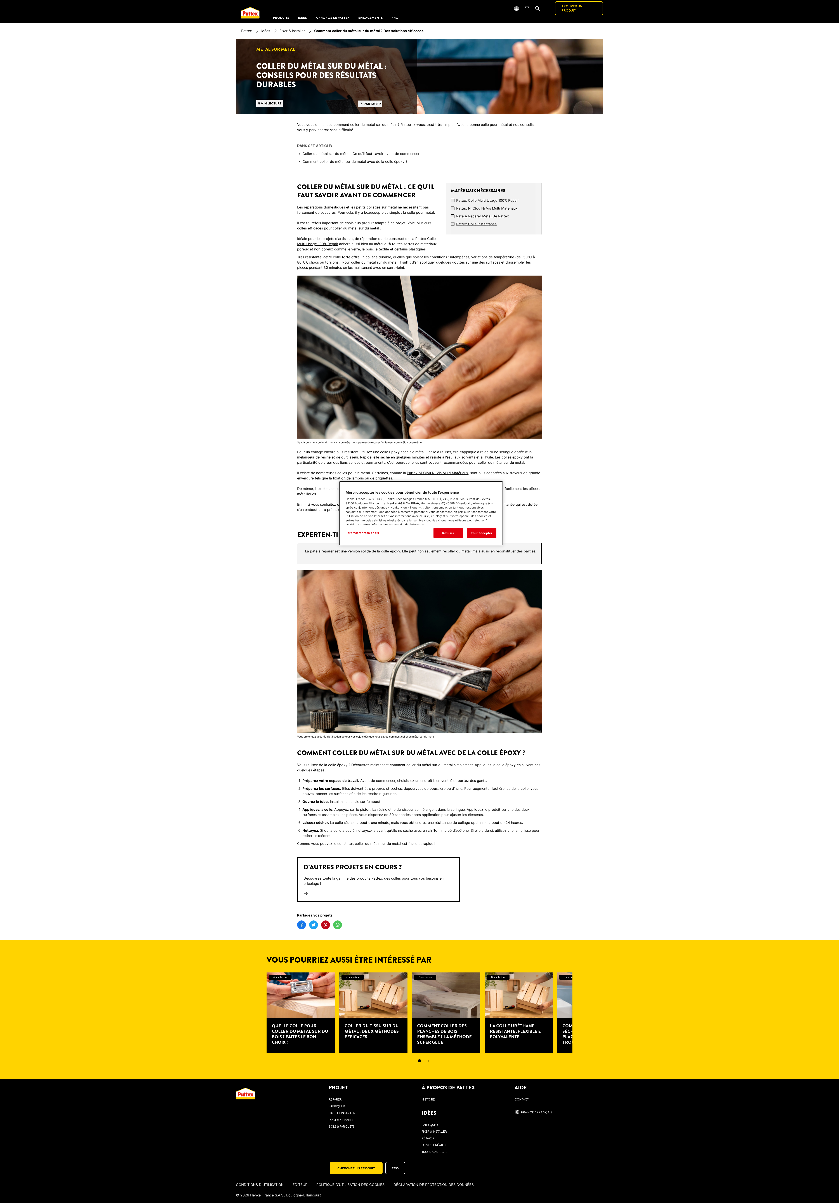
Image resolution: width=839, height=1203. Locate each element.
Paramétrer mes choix (362, 533)
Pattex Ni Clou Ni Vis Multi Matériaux (487, 208)
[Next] (580, 1012)
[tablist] (419, 1060)
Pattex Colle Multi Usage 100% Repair (487, 200)
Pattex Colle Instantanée (476, 224)
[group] (419, 553)
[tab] (419, 1060)
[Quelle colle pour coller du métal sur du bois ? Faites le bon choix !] (301, 1012)
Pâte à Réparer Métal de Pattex (482, 216)
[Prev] (258, 1012)
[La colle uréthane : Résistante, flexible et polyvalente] (519, 1012)
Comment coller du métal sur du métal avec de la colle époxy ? (354, 161)
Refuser (448, 533)
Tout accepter (481, 533)
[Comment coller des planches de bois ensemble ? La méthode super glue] (446, 1012)
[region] (421, 513)
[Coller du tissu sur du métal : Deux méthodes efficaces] (373, 1012)
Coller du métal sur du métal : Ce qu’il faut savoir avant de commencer (361, 153)
